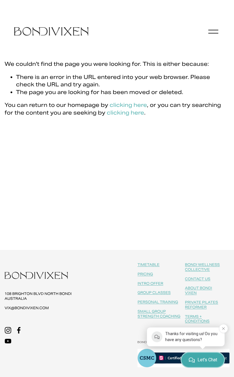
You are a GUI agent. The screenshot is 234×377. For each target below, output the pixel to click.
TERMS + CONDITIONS (197, 318)
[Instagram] (8, 330)
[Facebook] (18, 330)
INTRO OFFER (150, 283)
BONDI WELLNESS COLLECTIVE (202, 267)
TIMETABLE (149, 264)
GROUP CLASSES (154, 292)
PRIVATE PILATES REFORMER (201, 304)
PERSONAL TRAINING (158, 302)
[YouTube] (8, 341)
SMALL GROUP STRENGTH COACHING (159, 313)
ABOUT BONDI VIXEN (198, 290)
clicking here (128, 104)
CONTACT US (197, 279)
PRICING (145, 274)
